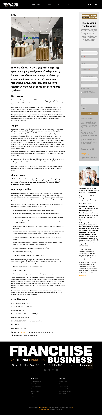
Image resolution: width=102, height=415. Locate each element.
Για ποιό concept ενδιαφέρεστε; (88, 76)
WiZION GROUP (34, 396)
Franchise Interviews (63, 386)
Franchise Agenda (63, 381)
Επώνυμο (83, 63)
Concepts (23, 332)
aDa (32, 393)
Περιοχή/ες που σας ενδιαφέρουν (88, 82)
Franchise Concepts (63, 384)
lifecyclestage (84, 105)
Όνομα (83, 56)
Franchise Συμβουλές (64, 389)
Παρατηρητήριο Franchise (65, 391)
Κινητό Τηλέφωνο (85, 69)
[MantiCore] (51, 356)
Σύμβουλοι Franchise (36, 386)
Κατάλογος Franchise (36, 381)
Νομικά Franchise (63, 393)
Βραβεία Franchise (35, 389)
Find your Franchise (35, 384)
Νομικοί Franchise (35, 391)
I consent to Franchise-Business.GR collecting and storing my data (88, 92)
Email (82, 50)
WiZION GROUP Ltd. (44, 409)
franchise (21, 163)
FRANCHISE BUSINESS (44, 407)
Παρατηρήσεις (84, 97)
